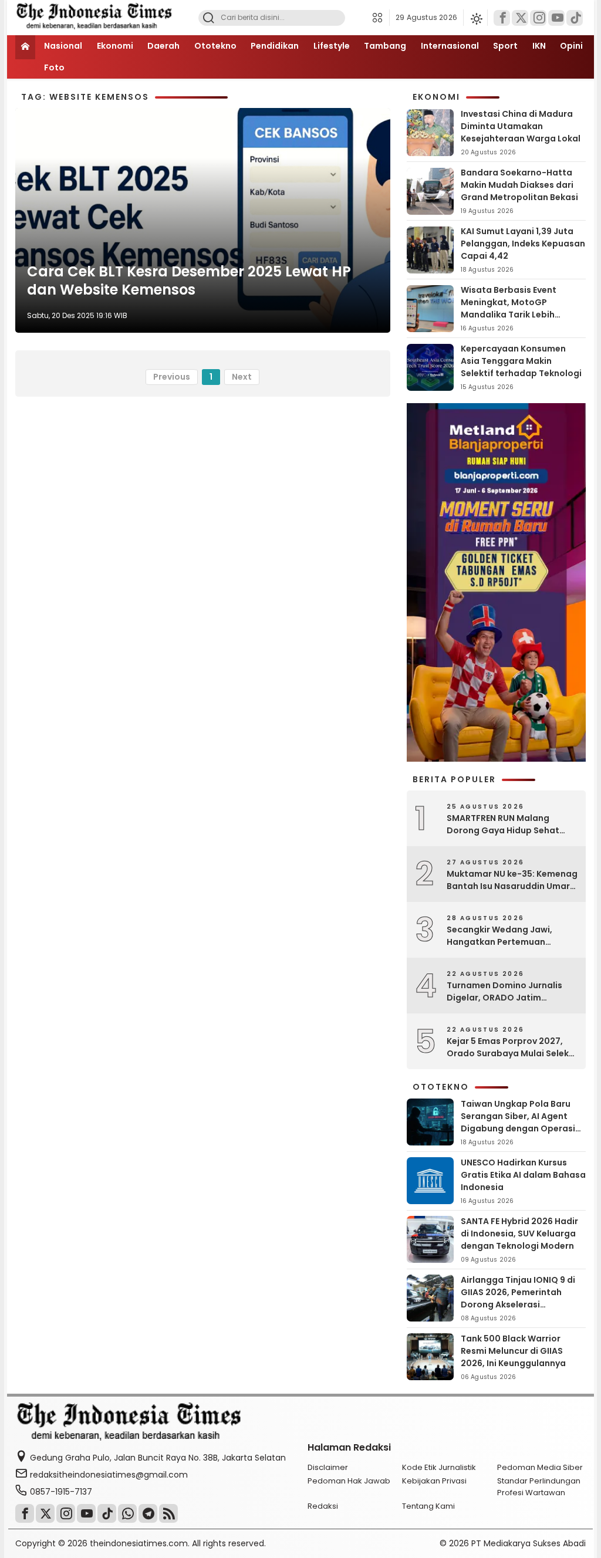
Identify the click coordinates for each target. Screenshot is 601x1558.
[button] (381, 17)
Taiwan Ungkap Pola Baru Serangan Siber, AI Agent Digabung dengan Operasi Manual (518, 1122)
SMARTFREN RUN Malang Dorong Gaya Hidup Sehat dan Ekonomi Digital (503, 824)
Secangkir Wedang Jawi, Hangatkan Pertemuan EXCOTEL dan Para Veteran (504, 936)
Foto (54, 67)
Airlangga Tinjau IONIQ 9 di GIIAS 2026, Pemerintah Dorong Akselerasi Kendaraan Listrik (518, 1298)
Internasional (450, 46)
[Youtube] (86, 1513)
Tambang (385, 46)
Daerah (163, 46)
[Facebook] (502, 18)
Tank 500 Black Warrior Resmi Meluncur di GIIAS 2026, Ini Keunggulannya (513, 1351)
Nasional (63, 46)
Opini (571, 46)
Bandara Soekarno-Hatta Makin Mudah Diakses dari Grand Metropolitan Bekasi (519, 185)
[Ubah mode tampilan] (475, 17)
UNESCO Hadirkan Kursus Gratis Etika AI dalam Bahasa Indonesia (523, 1175)
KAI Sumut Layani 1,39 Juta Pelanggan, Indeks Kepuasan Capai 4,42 (523, 243)
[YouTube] (556, 18)
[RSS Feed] (168, 1513)
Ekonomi (115, 46)
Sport (505, 46)
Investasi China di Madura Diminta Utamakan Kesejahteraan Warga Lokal (520, 126)
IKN (539, 46)
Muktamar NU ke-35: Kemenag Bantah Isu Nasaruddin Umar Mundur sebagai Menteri (512, 880)
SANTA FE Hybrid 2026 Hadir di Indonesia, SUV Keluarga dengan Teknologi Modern (519, 1233)
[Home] (25, 47)
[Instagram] (538, 18)
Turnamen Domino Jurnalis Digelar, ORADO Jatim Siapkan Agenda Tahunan (504, 991)
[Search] (208, 18)
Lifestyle (331, 46)
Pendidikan (275, 46)
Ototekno (215, 46)
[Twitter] (520, 18)
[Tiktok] (574, 18)
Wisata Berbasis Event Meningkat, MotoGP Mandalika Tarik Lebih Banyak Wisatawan (508, 308)
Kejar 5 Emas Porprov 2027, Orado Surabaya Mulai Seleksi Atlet (511, 1047)
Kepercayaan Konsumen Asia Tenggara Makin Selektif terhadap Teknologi (521, 361)
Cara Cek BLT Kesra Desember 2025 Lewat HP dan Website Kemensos (189, 280)
